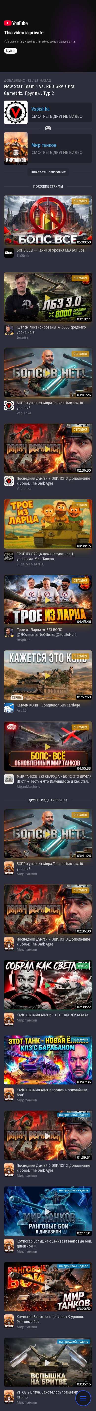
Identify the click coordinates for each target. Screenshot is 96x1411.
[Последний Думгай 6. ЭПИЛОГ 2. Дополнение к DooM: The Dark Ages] (48, 1135)
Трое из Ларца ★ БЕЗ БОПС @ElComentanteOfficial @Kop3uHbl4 (47, 632)
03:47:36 (84, 1082)
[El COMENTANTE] (9, 556)
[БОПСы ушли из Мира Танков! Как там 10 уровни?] (48, 372)
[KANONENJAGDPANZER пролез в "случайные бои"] (48, 1060)
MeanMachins (28, 786)
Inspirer (23, 337)
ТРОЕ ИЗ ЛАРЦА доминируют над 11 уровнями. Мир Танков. (46, 556)
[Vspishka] (9, 405)
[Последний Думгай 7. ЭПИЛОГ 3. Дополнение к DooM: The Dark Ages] (48, 448)
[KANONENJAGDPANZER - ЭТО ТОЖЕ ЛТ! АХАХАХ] (48, 984)
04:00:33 (84, 768)
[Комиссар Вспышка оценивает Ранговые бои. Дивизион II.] (48, 1211)
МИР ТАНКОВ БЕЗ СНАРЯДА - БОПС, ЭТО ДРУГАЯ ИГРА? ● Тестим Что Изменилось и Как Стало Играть (54, 781)
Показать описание (48, 171)
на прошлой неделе (73, 1115)
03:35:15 (84, 1384)
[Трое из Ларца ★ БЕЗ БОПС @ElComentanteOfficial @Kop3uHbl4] (48, 599)
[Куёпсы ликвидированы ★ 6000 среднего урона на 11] (48, 297)
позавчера (80, 1039)
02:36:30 (84, 470)
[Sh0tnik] (9, 253)
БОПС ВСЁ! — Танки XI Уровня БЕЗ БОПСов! (51, 250)
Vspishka (41, 109)
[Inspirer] (9, 330)
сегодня (80, 201)
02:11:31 (84, 1233)
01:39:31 (84, 1157)
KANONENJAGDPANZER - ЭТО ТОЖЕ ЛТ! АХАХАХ (53, 1015)
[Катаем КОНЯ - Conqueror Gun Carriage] (48, 675)
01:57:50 (84, 697)
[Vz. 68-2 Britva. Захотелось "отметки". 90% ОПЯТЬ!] (48, 1362)
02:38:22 (84, 1007)
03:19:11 (84, 319)
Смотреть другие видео (57, 116)
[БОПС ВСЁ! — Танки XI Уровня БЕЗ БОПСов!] (48, 220)
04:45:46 (84, 621)
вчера (82, 966)
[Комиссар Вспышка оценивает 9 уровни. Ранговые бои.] (48, 1286)
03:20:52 (84, 1308)
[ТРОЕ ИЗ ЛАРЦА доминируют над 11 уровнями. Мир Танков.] (48, 524)
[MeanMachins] (9, 779)
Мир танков (44, 145)
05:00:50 (84, 242)
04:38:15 (84, 545)
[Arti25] (9, 708)
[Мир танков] (9, 868)
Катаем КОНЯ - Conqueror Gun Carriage (48, 705)
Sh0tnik (23, 255)
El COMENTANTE (30, 564)
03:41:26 (84, 394)
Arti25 (22, 710)
